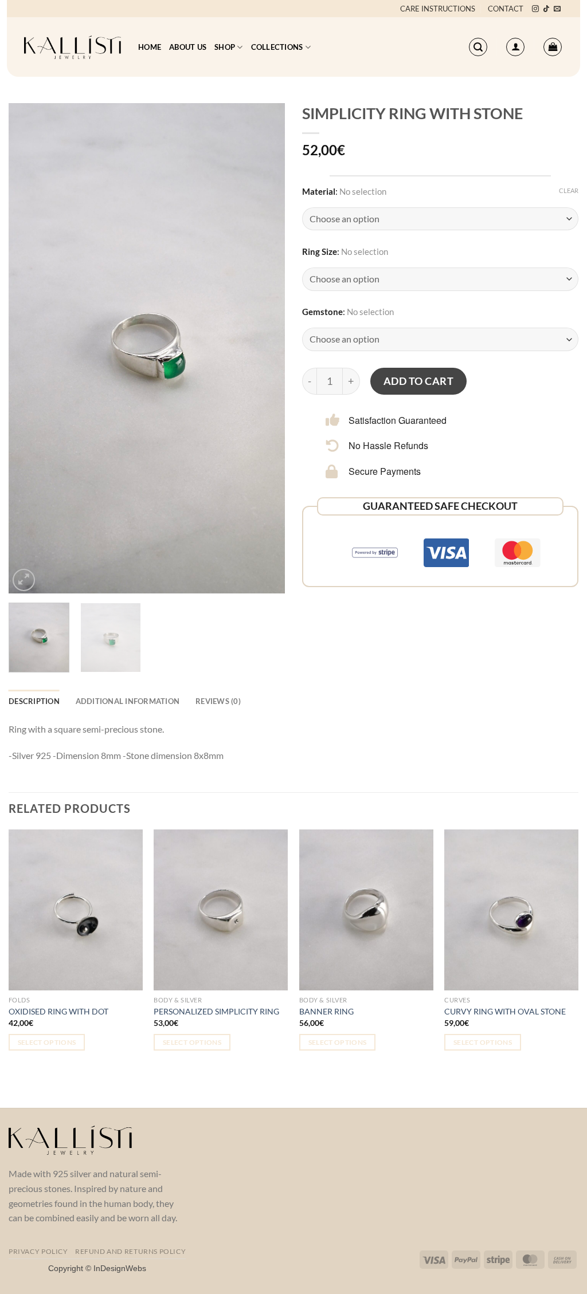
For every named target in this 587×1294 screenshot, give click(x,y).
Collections (277, 47)
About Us (187, 47)
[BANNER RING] (366, 909)
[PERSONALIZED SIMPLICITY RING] (221, 909)
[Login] (515, 47)
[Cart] (552, 47)
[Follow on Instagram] (535, 9)
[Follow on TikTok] (546, 9)
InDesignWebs (119, 1268)
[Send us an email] (557, 9)
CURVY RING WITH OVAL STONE (505, 1011)
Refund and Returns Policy (130, 1251)
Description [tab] (34, 701)
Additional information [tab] (128, 701)
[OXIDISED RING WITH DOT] (76, 909)
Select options (47, 1042)
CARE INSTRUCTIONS (437, 8)
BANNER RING (326, 1011)
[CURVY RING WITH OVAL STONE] (511, 909)
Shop (224, 47)
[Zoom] (24, 580)
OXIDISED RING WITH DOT (58, 1011)
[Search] (478, 47)
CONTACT (505, 8)
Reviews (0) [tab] (218, 701)
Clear (568, 190)
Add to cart (418, 381)
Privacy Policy (38, 1251)
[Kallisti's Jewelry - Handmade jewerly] (72, 47)
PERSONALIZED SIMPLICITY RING (216, 1011)
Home (149, 47)
